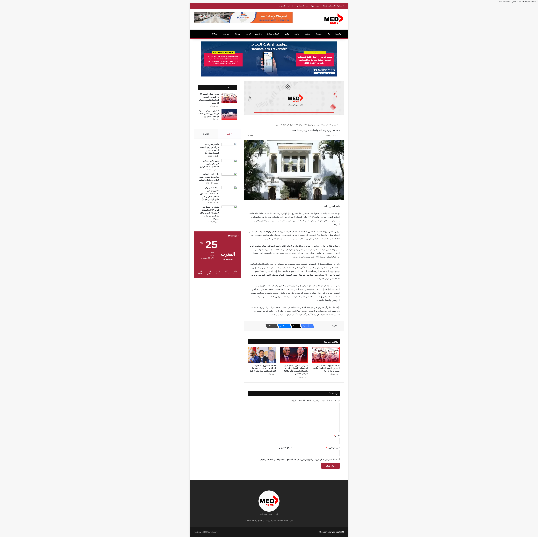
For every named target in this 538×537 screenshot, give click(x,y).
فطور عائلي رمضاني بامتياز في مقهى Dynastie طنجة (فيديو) (209, 163)
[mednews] (333, 19)
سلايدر (327, 124)
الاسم (337, 435)
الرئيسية (338, 34)
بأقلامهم (258, 34)
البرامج (248, 34)
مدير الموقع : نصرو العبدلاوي (308, 6)
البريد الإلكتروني (333, 447)
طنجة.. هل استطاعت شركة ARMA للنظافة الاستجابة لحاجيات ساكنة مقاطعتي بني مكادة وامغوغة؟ (209, 213)
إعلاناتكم (291, 6)
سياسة (319, 34)
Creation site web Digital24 (331, 532)
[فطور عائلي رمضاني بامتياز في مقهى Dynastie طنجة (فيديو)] (229, 164)
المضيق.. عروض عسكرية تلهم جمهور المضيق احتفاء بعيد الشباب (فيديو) (209, 113)
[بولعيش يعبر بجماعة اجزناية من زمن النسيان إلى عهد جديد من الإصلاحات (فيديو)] (229, 148)
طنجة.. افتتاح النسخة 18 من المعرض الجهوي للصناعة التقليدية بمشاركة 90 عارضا (326, 368)
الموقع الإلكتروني (285, 447)
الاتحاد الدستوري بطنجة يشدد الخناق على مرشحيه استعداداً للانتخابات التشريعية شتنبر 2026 (263, 368)
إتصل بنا (282, 6)
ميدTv (215, 34)
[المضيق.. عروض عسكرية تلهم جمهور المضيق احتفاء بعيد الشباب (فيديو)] (229, 114)
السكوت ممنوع (273, 34)
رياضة (237, 34)
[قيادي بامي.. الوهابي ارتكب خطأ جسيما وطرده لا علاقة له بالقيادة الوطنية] (229, 178)
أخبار (329, 34)
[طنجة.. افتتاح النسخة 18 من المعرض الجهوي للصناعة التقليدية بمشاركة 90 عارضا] (326, 355)
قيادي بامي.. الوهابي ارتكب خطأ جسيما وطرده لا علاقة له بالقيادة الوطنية (209, 177)
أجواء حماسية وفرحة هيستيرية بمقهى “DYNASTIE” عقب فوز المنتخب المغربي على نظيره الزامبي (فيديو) (209, 193)
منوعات (226, 34)
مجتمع (307, 34)
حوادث (297, 34)
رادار (287, 34)
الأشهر (229, 134)
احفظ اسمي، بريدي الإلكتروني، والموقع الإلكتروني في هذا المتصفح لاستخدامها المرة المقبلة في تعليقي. (298, 459)
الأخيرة (206, 134)
